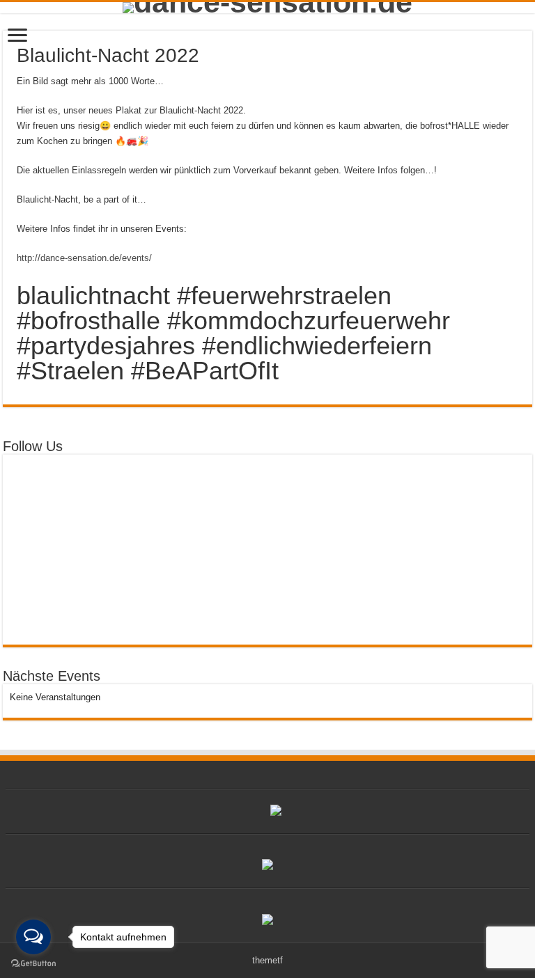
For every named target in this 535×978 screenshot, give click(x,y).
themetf (267, 960)
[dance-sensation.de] (267, 7)
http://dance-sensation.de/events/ (84, 258)
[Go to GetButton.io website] (33, 963)
